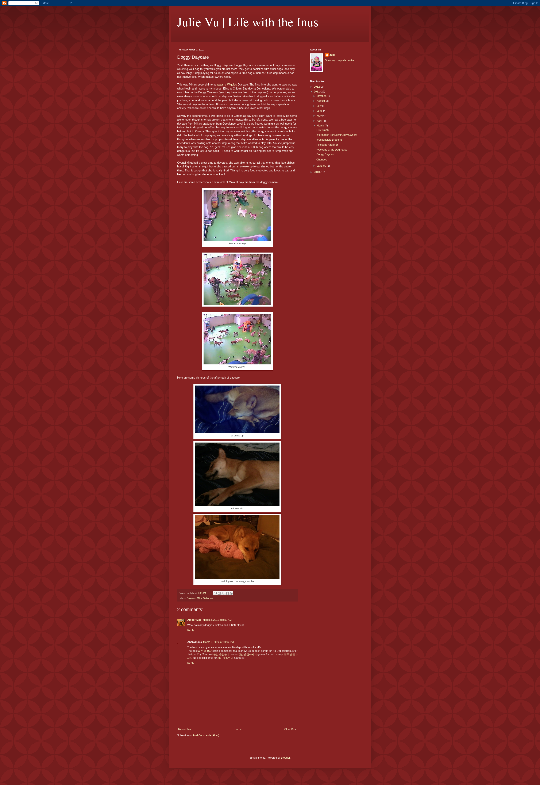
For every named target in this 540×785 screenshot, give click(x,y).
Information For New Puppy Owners (336, 134)
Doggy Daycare (325, 154)
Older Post (290, 729)
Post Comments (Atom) (206, 735)
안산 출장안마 (221, 654)
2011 (317, 91)
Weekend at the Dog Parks (331, 149)
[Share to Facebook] (227, 593)
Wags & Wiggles (227, 84)
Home (238, 729)
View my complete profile (339, 60)
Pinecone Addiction (327, 144)
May (319, 115)
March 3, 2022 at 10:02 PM (218, 642)
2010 (317, 172)
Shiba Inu (208, 598)
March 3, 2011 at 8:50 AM (217, 619)
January (322, 165)
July (319, 106)
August (321, 100)
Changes (321, 159)
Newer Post (185, 729)
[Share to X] (223, 593)
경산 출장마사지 (247, 654)
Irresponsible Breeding (329, 139)
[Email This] (215, 593)
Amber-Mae (194, 619)
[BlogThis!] (219, 593)
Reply (190, 630)
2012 (317, 86)
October (322, 96)
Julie (332, 54)
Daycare (191, 598)
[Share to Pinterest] (231, 593)
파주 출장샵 (205, 650)
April (320, 120)
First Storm (322, 130)
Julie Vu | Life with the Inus (247, 21)
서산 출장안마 (225, 657)
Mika (199, 598)
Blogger (285, 757)
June (320, 110)
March (321, 125)
